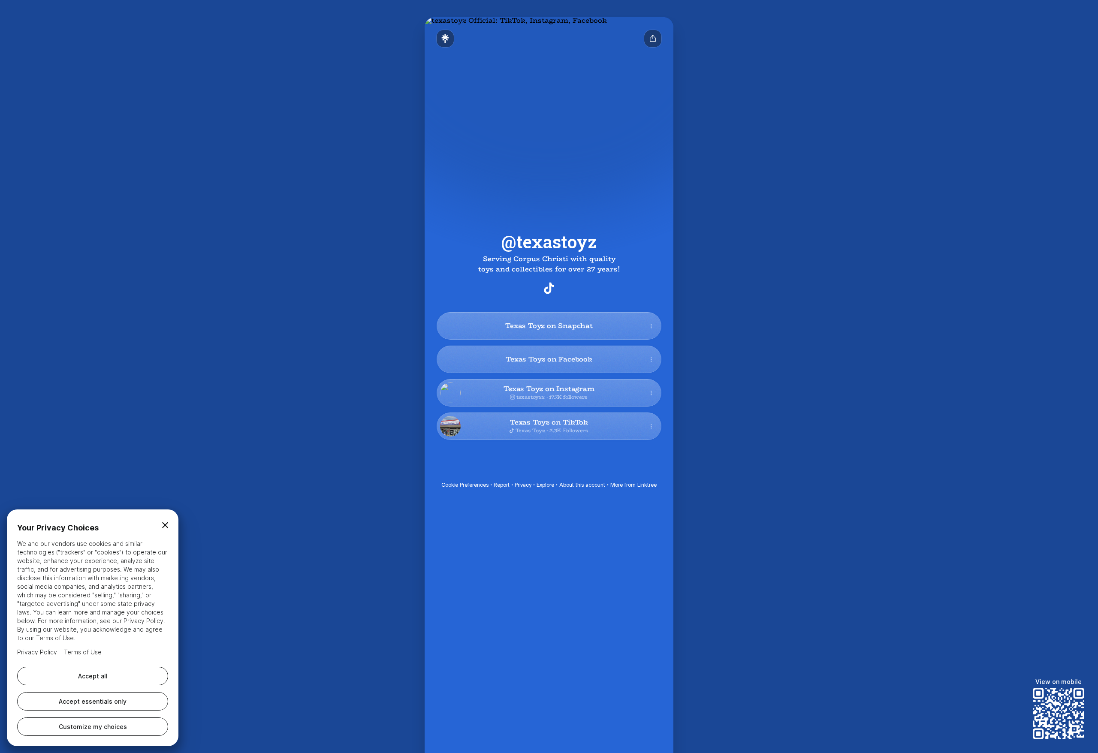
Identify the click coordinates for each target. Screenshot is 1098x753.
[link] (549, 288)
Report (502, 484)
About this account (582, 484)
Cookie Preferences (465, 484)
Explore (545, 484)
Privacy (523, 484)
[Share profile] (652, 38)
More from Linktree (633, 484)
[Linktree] (445, 38)
